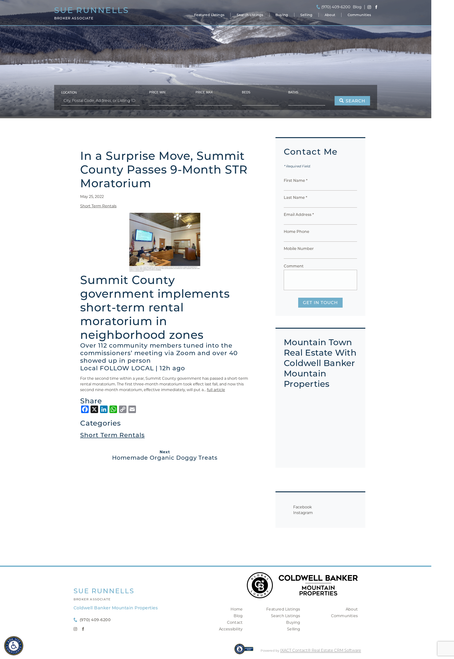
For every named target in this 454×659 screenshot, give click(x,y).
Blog (238, 616)
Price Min (157, 92)
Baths (293, 92)
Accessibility (231, 629)
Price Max (204, 92)
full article (216, 390)
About (330, 15)
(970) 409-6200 (335, 7)
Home (237, 609)
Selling (306, 15)
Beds (246, 92)
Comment (294, 266)
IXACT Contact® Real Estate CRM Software (320, 650)
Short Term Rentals (98, 206)
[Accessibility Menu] (14, 645)
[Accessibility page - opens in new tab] (244, 651)
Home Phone (296, 231)
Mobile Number (299, 248)
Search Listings (250, 15)
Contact (235, 622)
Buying (281, 15)
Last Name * (295, 197)
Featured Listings (209, 15)
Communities (359, 15)
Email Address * (299, 214)
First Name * (295, 180)
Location (69, 92)
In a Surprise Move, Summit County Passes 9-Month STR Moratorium (164, 169)
